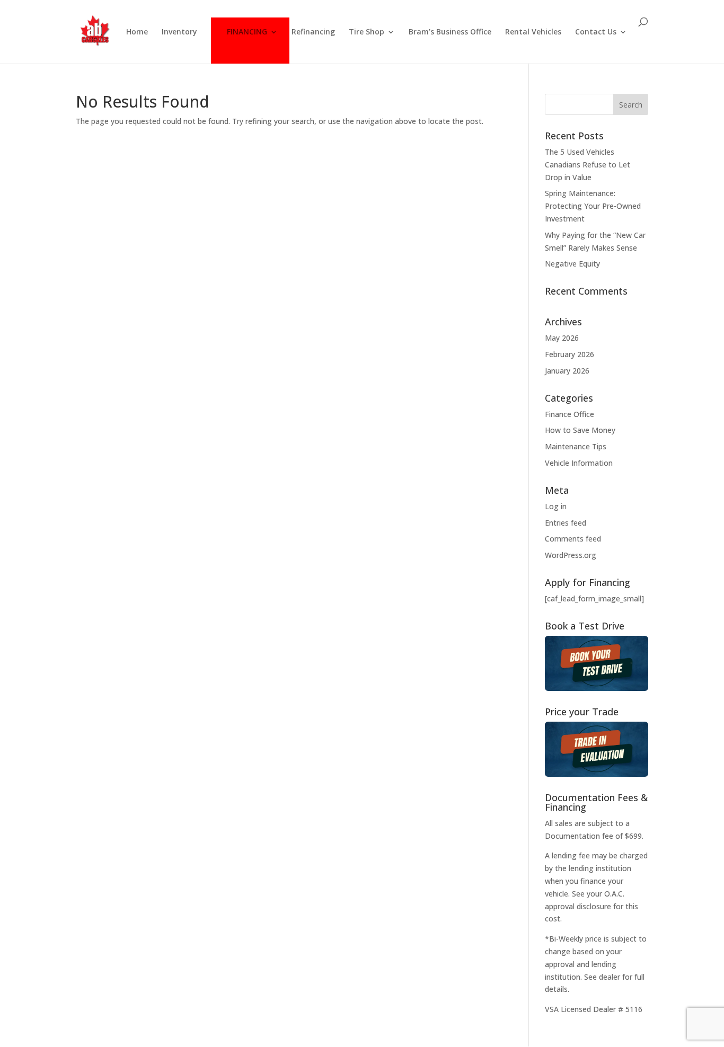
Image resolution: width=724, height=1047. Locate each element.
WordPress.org (570, 555)
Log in (556, 506)
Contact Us (595, 32)
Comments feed (573, 539)
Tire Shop (366, 32)
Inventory (179, 32)
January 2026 (567, 371)
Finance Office (569, 414)
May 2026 (562, 338)
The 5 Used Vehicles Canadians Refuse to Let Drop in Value (587, 164)
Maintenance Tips (575, 446)
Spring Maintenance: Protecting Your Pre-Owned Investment (593, 206)
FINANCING (247, 32)
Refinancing (313, 32)
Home (137, 32)
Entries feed (565, 523)
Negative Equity (572, 264)
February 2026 (569, 354)
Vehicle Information (579, 463)
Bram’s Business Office (450, 32)
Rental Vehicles (533, 32)
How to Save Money (580, 430)
